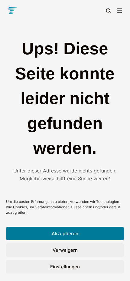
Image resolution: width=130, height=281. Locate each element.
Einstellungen (65, 267)
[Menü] (119, 10)
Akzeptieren (65, 233)
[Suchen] (108, 10)
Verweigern (65, 250)
